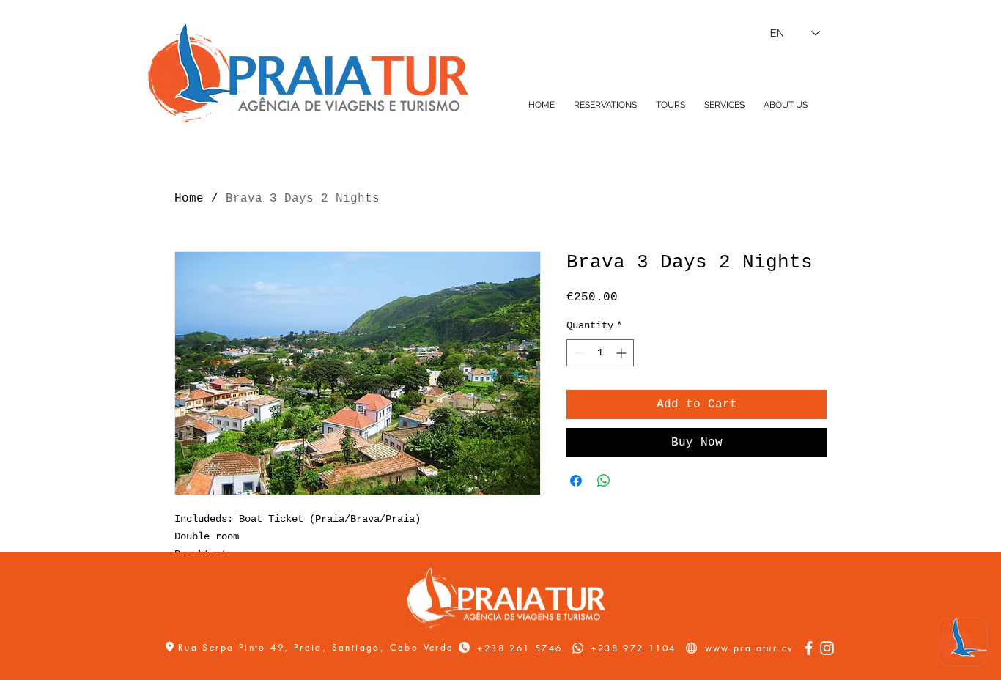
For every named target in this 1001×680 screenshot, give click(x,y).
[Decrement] (578, 353)
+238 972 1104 (633, 648)
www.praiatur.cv (749, 648)
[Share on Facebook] (576, 480)
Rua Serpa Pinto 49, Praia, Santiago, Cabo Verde (318, 647)
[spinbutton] (600, 353)
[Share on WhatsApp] (604, 480)
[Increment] (622, 353)
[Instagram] (827, 648)
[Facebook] (808, 648)
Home (189, 198)
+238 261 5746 (519, 648)
